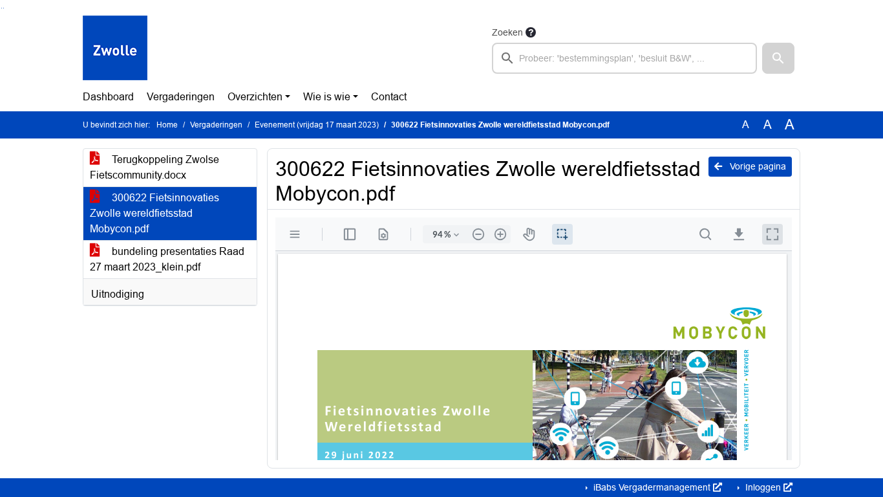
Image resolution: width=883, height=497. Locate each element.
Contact (389, 96)
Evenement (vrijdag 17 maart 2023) (317, 124)
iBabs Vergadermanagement (652, 487)
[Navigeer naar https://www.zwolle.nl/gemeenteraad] (115, 49)
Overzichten (255, 96)
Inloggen (763, 487)
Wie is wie (326, 96)
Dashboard (108, 96)
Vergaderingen (181, 96)
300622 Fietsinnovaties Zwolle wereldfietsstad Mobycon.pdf (154, 213)
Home (167, 124)
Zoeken (507, 32)
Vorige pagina (756, 166)
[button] (778, 58)
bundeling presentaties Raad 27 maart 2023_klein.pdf (167, 259)
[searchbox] (624, 58)
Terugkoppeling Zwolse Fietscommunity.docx (154, 167)
